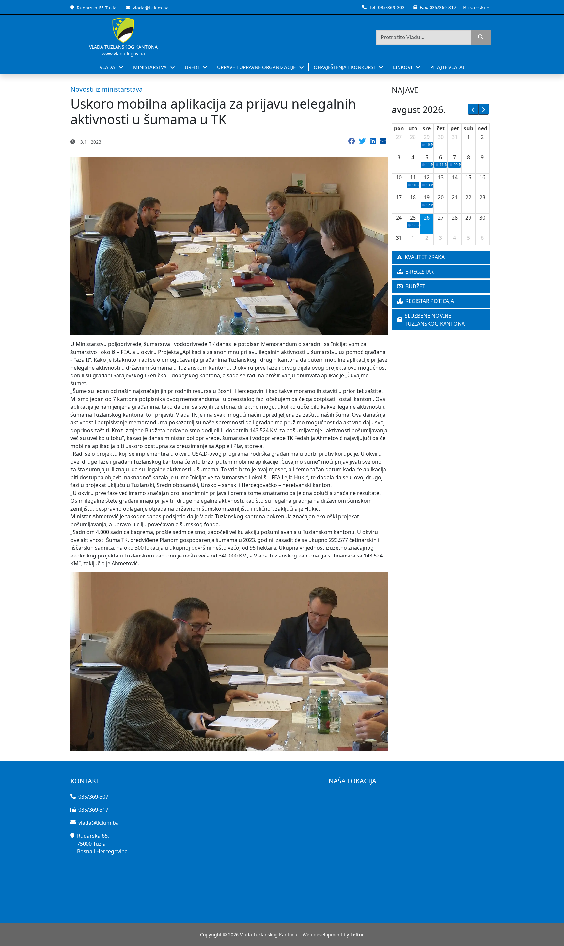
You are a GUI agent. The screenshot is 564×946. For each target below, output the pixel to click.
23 (482, 197)
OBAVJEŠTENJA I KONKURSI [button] (345, 67)
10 (399, 177)
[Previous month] (473, 109)
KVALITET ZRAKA (425, 257)
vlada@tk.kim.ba (151, 8)
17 (399, 197)
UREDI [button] (192, 67)
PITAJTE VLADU (447, 67)
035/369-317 (443, 7)
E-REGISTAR (419, 271)
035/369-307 (93, 796)
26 (427, 217)
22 (468, 197)
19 (427, 197)
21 (455, 197)
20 (441, 197)
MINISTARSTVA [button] (150, 67)
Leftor (357, 934)
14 (455, 177)
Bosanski (474, 7)
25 (413, 217)
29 (427, 137)
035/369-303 (391, 7)
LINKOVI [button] (403, 67)
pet (454, 128)
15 (468, 177)
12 (427, 177)
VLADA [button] (108, 67)
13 (441, 177)
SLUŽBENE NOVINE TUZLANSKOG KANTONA (435, 319)
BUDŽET (415, 286)
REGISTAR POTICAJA (429, 301)
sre (427, 128)
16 (482, 177)
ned (482, 128)
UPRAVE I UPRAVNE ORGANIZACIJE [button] (257, 67)
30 (441, 137)
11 (413, 177)
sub (468, 128)
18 (413, 197)
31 (455, 137)
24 (399, 217)
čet (441, 128)
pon (399, 128)
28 (413, 137)
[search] (481, 37)
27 (399, 137)
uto (412, 128)
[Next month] (483, 109)
